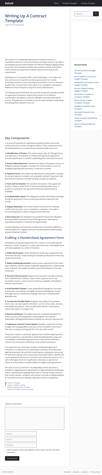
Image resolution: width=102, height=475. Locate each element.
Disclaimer (67, 472)
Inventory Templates (88, 3)
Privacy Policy (95, 472)
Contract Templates (13, 383)
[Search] (96, 13)
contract (10, 385)
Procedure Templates (69, 3)
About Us (76, 472)
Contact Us (85, 472)
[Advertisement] (34, 43)
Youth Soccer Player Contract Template (20, 389)
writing (22, 385)
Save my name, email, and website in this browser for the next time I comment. (33, 451)
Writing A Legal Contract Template (18, 387)
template (17, 385)
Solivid (9, 3)
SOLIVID (10, 472)
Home (56, 3)
